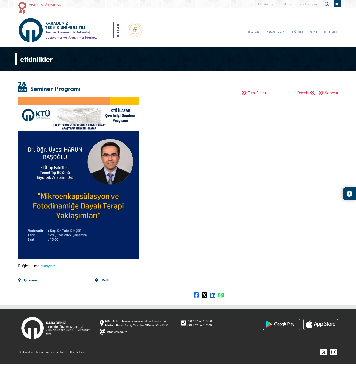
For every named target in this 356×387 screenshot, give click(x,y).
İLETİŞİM (330, 32)
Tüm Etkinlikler (260, 92)
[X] (323, 352)
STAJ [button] (313, 32)
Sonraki (331, 92)
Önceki (303, 92)
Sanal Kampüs (308, 4)
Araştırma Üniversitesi (45, 4)
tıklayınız (48, 265)
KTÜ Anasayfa (267, 4)
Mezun (287, 4)
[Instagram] (333, 352)
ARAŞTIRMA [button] (275, 32)
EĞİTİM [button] (297, 32)
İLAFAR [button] (253, 32)
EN (337, 4)
